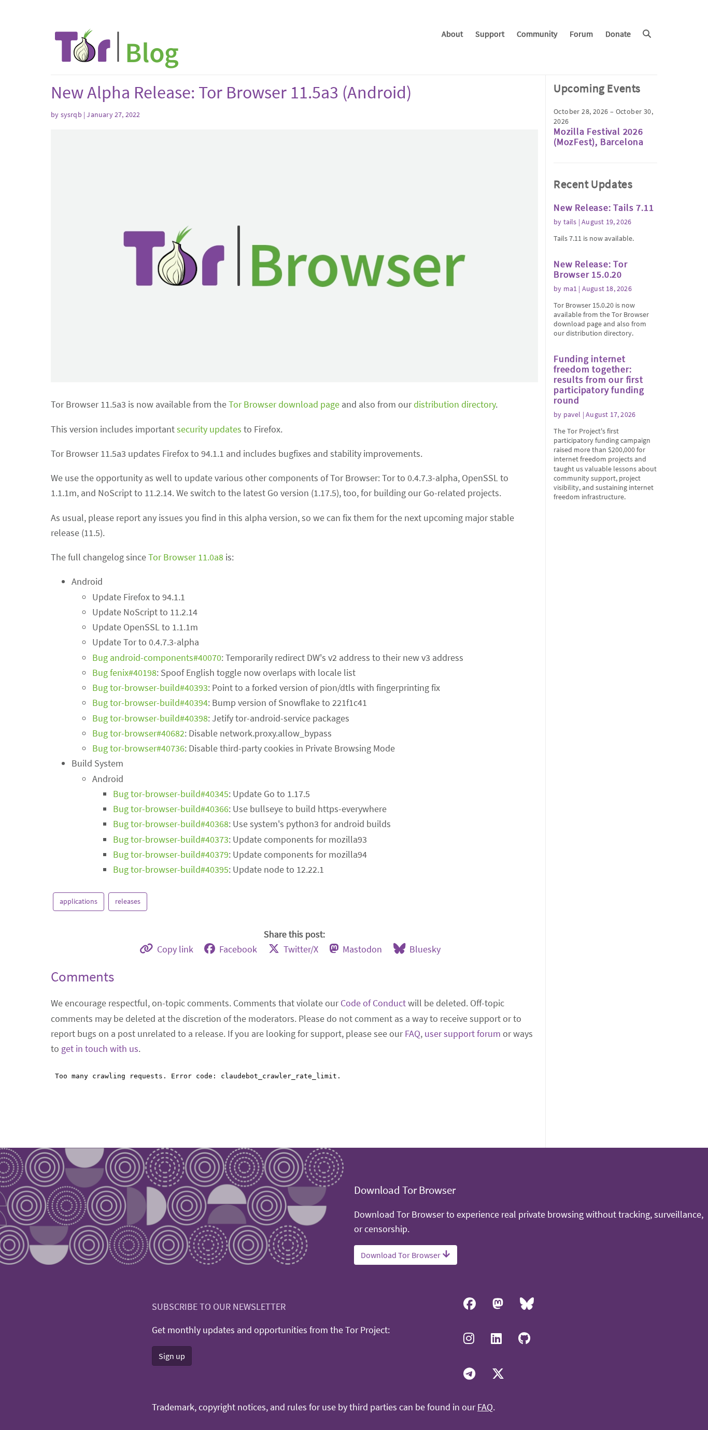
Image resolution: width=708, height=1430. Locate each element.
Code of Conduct (373, 1003)
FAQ (412, 1033)
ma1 (570, 288)
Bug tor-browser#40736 (138, 748)
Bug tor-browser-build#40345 (171, 794)
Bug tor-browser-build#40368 (171, 824)
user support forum (462, 1033)
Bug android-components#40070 (156, 657)
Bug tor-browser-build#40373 (171, 839)
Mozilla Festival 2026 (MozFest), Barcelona (599, 136)
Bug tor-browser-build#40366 (171, 809)
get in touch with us (99, 1049)
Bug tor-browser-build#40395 (171, 869)
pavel (572, 414)
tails (570, 221)
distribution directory (454, 404)
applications (78, 901)
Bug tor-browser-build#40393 (150, 688)
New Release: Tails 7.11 (604, 207)
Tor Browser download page (284, 404)
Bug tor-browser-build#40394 (150, 703)
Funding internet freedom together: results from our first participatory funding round (599, 379)
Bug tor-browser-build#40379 (171, 854)
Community (537, 33)
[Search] (647, 33)
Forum (581, 33)
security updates (209, 429)
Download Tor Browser (401, 1255)
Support (489, 33)
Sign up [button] (172, 1356)
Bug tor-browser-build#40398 (150, 718)
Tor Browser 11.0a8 (185, 557)
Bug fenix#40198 (124, 672)
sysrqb (71, 114)
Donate (618, 33)
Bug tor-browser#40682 (138, 733)
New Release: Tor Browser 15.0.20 (591, 269)
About (452, 33)
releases (127, 901)
